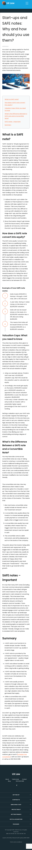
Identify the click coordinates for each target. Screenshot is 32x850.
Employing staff (16, 804)
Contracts (16, 800)
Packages (16, 824)
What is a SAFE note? (12, 99)
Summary (8, 125)
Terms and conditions (16, 842)
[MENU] (27, 3)
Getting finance (16, 814)
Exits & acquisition (16, 819)
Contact (24, 779)
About (7, 779)
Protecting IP (16, 809)
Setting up (16, 795)
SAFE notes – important (13, 122)
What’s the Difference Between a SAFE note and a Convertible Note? (16, 116)
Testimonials (15, 779)
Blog (9, 781)
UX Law (10, 3)
